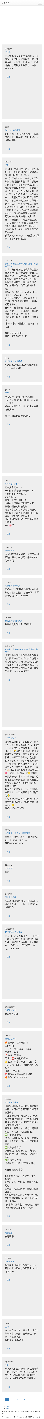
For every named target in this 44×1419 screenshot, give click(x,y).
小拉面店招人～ (11, 737)
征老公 (8, 165)
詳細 (8, 77)
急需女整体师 (10, 1009)
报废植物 (8, 1232)
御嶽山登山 (9, 550)
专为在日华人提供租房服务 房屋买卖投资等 (21, 650)
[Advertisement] (22, 22)
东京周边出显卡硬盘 (13, 361)
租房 (7, 1364)
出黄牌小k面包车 (12, 483)
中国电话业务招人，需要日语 (17, 833)
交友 (7, 392)
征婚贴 (8, 52)
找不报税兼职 (10, 896)
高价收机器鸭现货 (12, 585)
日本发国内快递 (11, 1102)
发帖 (7, 1408)
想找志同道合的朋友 (13, 620)
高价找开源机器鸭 (12, 129)
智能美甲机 (9, 1261)
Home (8, 1406)
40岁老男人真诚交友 (13, 932)
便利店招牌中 (10, 1038)
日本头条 (5, 2)
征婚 (7, 1326)
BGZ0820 (9, 868)
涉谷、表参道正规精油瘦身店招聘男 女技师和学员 (21, 264)
